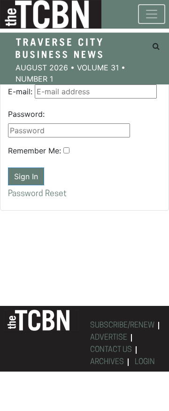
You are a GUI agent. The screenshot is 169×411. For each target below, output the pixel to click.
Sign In (26, 176)
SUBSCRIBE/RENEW (122, 325)
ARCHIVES (107, 362)
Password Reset (37, 194)
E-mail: (20, 91)
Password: (26, 114)
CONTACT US (111, 350)
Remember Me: (34, 150)
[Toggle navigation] (151, 14)
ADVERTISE (108, 338)
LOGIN (145, 362)
